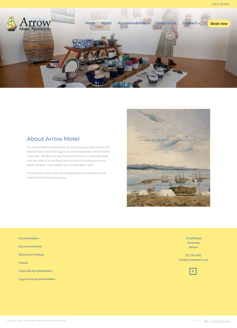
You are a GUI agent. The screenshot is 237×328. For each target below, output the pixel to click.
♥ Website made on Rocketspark (51, 320)
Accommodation (132, 23)
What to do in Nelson (31, 255)
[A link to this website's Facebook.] (193, 271)
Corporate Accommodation (35, 271)
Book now (219, 23)
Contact (190, 23)
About (106, 23)
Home (90, 23)
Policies (23, 263)
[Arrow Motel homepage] (28, 23)
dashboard (29, 320)
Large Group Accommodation (37, 279)
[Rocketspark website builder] (212, 321)
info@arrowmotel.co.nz (193, 260)
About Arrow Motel (30, 246)
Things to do (165, 23)
